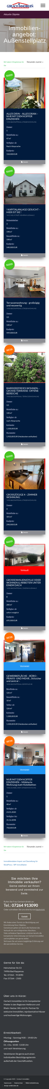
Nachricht (40, 909)
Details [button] (25, 162)
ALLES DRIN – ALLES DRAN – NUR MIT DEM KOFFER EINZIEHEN (22, 116)
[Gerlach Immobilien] (20, 5)
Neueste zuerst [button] (34, 62)
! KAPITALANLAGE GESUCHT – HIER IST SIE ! (23, 211)
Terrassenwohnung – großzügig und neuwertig (22, 304)
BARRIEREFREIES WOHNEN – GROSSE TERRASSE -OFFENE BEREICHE (23, 391)
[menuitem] (41, 5)
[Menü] (41, 5)
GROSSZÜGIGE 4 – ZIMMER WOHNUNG (21, 496)
